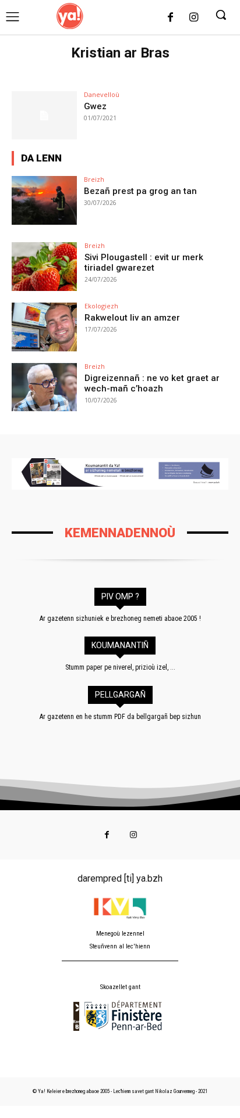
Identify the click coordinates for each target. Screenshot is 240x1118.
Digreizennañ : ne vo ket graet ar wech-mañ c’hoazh (152, 383)
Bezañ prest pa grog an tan (140, 191)
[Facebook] (170, 18)
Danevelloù (101, 94)
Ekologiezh (101, 306)
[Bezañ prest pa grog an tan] (44, 200)
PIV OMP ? (120, 596)
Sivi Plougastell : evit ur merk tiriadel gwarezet (143, 262)
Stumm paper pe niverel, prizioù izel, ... (120, 667)
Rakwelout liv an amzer (132, 317)
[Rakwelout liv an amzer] (44, 327)
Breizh (94, 179)
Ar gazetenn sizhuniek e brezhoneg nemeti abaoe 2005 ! (120, 618)
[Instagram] (193, 18)
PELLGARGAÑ (120, 694)
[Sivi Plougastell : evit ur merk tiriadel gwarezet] (44, 266)
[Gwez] (44, 115)
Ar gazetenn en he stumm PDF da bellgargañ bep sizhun (120, 717)
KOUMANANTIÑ (120, 645)
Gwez (95, 106)
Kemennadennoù (120, 533)
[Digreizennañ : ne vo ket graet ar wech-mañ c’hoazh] (44, 387)
